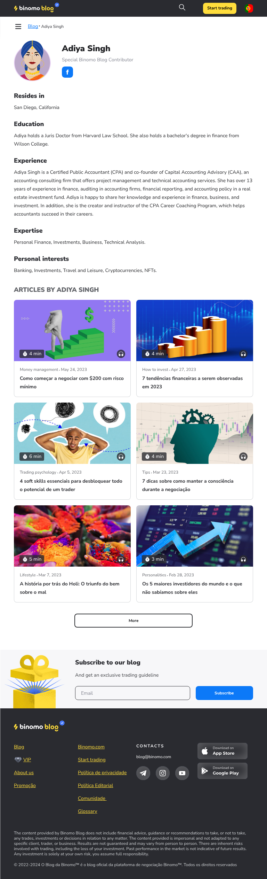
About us (24, 772)
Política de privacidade (102, 772)
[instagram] (163, 773)
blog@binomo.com (153, 757)
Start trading (219, 8)
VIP (27, 759)
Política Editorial (95, 785)
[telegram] (143, 773)
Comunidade (92, 798)
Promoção (25, 785)
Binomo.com (91, 747)
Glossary (87, 811)
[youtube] (182, 773)
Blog (19, 747)
